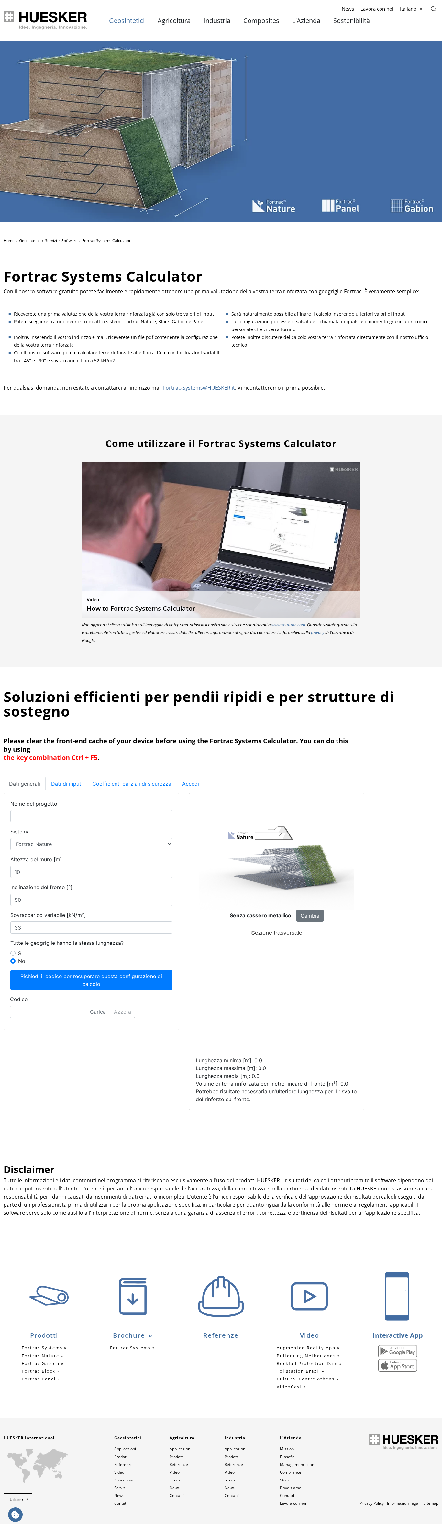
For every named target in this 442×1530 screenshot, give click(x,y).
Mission (287, 1449)
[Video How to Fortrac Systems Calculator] (221, 539)
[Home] (46, 20)
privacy (317, 632)
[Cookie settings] (15, 1514)
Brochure (130, 1335)
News (348, 9)
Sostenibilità (351, 21)
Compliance (290, 1472)
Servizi (51, 240)
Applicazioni (125, 1449)
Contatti (121, 1503)
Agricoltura (174, 21)
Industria (217, 21)
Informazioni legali (403, 1503)
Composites (261, 21)
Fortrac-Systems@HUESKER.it (199, 387)
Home (9, 240)
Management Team (297, 1464)
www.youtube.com (288, 625)
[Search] (433, 8)
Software (69, 240)
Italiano (408, 9)
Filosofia (287, 1456)
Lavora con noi (376, 9)
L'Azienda (306, 21)
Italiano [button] (15, 1499)
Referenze (123, 1464)
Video (119, 1472)
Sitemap (431, 1503)
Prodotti (121, 1456)
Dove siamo (290, 1488)
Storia (285, 1480)
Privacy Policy (371, 1503)
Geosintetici (127, 21)
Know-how (123, 1480)
